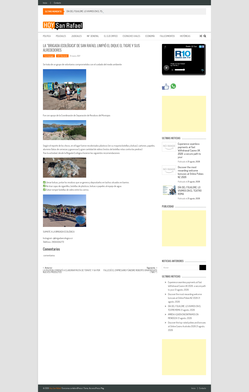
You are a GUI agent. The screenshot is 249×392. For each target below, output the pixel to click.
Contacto (57, 3)
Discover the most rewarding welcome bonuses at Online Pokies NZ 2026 (190, 172)
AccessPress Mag (96, 388)
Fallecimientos (167, 36)
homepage (48, 55)
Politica (47, 36)
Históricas (185, 36)
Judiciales (76, 36)
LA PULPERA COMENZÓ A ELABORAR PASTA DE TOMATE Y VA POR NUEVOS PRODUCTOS (71, 271)
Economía (150, 36)
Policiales (61, 36)
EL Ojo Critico (111, 36)
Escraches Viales (131, 36)
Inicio (45, 3)
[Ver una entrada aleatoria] (201, 36)
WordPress (78, 388)
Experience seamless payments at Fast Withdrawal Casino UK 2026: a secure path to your (189, 150)
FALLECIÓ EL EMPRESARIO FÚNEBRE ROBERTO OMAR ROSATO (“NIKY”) (130, 271)
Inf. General (93, 36)
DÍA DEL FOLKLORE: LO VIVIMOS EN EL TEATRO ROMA (89, 11)
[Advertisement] (184, 114)
